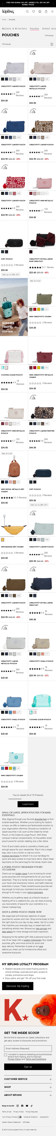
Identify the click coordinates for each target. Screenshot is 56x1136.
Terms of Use (6, 1112)
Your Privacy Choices (9, 1117)
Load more (28, 804)
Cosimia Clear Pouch (12, 375)
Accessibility (44, 1117)
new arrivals (41, 928)
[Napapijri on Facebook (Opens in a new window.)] (22, 1105)
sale (41, 946)
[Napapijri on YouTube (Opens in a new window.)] (27, 1105)
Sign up (28, 1066)
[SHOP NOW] (14, 307)
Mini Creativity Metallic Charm (41, 376)
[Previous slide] (3, 3)
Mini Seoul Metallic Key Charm (12, 490)
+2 (18, 482)
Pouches (34, 28)
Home (4, 20)
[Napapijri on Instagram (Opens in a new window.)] (17, 1105)
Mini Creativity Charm (40, 317)
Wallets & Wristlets (14, 28)
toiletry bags (21, 873)
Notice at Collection (31, 1117)
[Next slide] (53, 3)
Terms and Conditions (36, 1059)
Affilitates (26, 1122)
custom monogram (32, 940)
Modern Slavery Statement (11, 1122)
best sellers (7, 931)
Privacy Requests (32, 1112)
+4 (46, 309)
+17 (47, 654)
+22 (18, 79)
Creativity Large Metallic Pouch (37, 87)
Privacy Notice (18, 1112)
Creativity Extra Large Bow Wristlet (41, 260)
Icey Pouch (7, 259)
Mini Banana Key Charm (12, 547)
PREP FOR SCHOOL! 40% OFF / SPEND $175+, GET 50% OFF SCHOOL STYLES (27, 4)
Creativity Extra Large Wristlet (41, 604)
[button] (2, 79)
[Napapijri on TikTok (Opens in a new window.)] (31, 1105)
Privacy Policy (14, 1059)
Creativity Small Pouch (41, 661)
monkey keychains (11, 856)
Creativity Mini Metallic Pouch (41, 202)
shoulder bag (41, 819)
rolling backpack (35, 892)
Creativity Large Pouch (13, 86)
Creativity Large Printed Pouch (41, 432)
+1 (46, 193)
